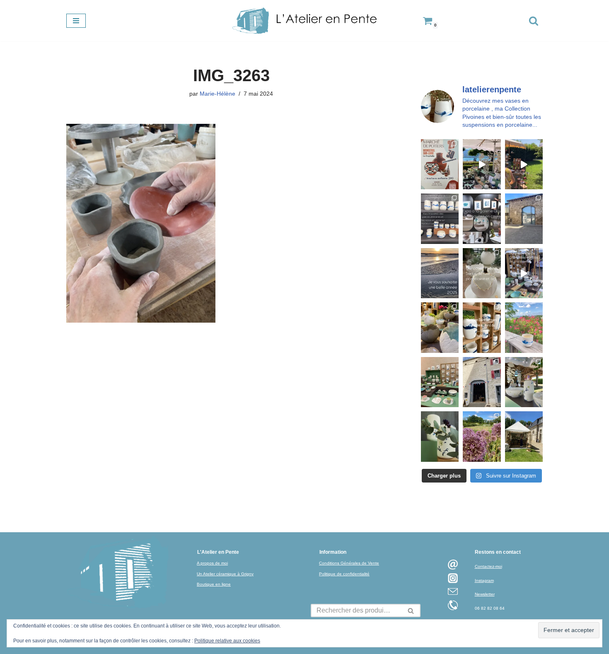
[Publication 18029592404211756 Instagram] (481, 327)
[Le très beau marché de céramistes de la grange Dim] (524, 164)
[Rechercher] (534, 21)
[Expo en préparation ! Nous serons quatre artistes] (524, 218)
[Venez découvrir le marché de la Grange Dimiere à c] (524, 382)
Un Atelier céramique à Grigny (225, 574)
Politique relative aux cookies (227, 641)
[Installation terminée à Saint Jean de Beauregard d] (524, 436)
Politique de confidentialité (344, 574)
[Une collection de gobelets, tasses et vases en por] (440, 218)
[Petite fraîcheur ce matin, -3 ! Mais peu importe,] (524, 273)
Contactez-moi (488, 566)
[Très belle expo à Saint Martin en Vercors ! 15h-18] (481, 382)
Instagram (484, 580)
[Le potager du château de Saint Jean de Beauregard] (481, 436)
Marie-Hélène (217, 93)
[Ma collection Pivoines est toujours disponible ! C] (481, 273)
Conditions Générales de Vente (349, 563)
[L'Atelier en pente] (304, 20)
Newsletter (485, 594)
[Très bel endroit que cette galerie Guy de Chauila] (481, 218)
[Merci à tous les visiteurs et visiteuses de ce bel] (440, 436)
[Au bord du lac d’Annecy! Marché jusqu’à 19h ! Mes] (481, 164)
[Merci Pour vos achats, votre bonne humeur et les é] (440, 327)
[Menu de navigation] (76, 21)
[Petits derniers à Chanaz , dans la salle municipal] (440, 382)
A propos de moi (212, 563)
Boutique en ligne (214, 584)
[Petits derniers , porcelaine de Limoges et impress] (524, 327)
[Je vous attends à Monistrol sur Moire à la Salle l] (440, 164)
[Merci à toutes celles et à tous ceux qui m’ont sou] (440, 273)
